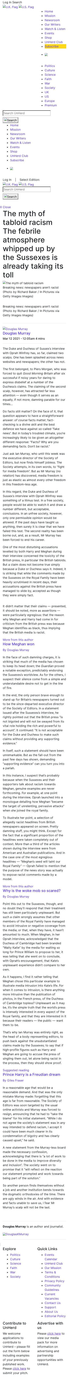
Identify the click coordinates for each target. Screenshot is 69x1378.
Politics (50, 66)
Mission (50, 16)
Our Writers (52, 24)
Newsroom (52, 20)
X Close (5, 207)
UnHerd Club (54, 42)
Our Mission (53, 1268)
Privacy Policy (54, 1281)
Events (49, 33)
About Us (51, 1311)
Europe (50, 101)
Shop (48, 37)
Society (50, 88)
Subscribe (52, 46)
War (47, 83)
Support (50, 1307)
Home (49, 11)
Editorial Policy (55, 1316)
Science (50, 74)
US (47, 96)
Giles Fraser (13, 1080)
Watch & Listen (55, 29)
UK (47, 92)
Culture (50, 70)
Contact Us (53, 1303)
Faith (48, 79)
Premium (51, 105)
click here (19, 1368)
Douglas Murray (16, 333)
